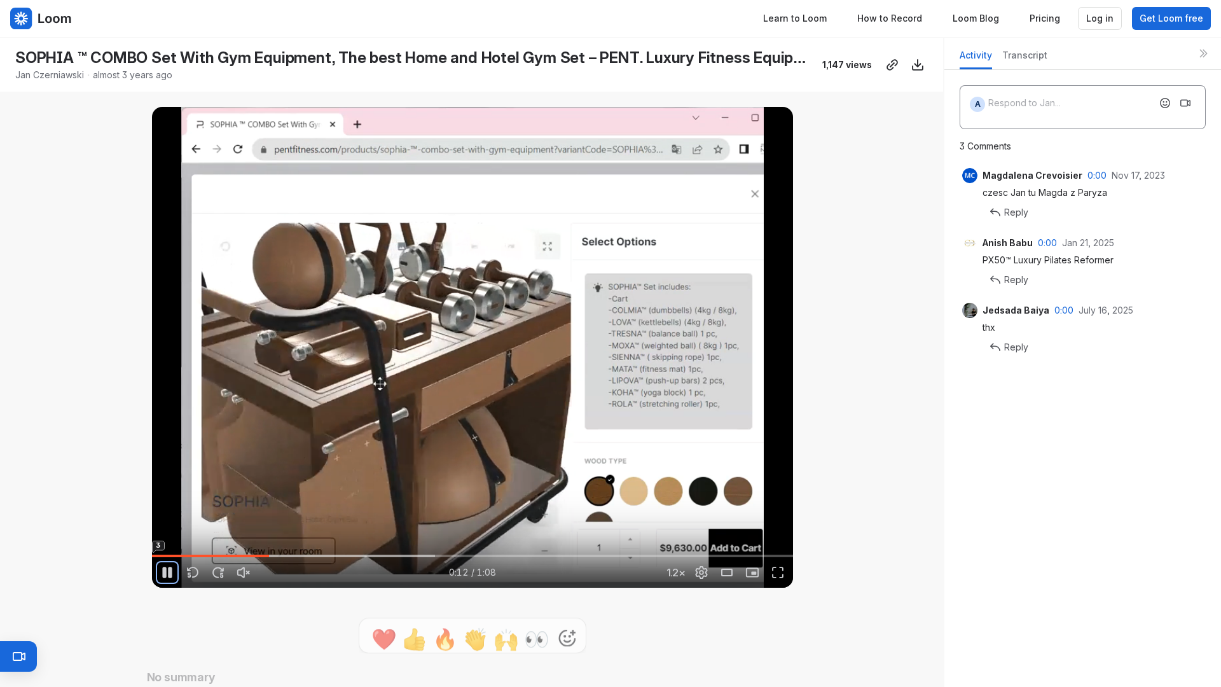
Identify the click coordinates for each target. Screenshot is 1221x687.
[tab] (976, 58)
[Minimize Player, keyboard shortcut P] (752, 572)
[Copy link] (892, 65)
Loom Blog (976, 18)
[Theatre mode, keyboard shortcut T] (727, 572)
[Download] (917, 65)
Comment (603, 623)
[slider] (472, 556)
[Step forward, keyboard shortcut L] (218, 572)
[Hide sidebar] (1203, 53)
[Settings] (701, 572)
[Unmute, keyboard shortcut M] (243, 572)
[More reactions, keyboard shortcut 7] (508, 623)
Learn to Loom (795, 18)
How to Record (889, 18)
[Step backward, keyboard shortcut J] (193, 572)
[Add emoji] (1165, 103)
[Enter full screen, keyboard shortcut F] (778, 572)
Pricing (1045, 18)
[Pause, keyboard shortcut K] (167, 572)
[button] (603, 549)
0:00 (1097, 175)
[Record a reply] (1185, 103)
